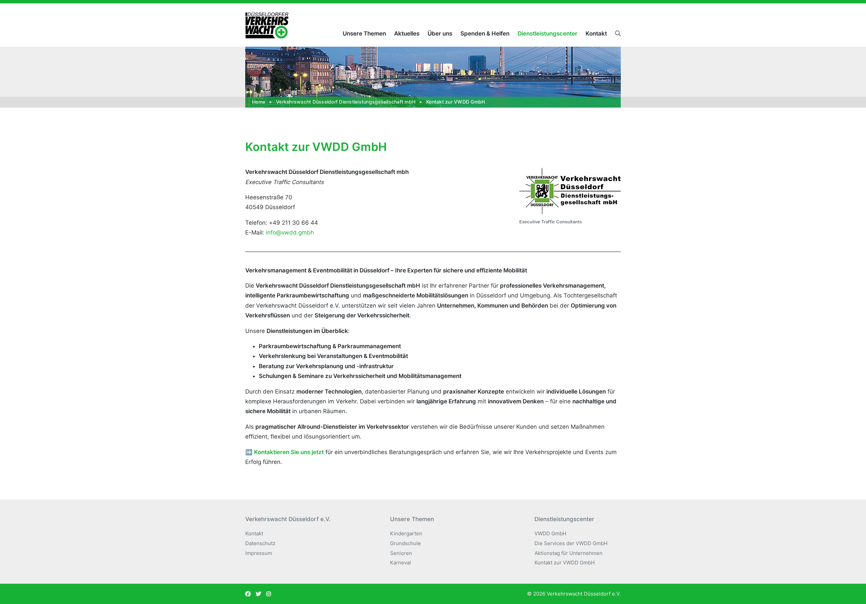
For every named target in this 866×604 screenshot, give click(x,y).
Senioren (401, 553)
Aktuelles (406, 33)
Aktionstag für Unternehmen (568, 553)
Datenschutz (260, 543)
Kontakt (596, 33)
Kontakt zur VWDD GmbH (564, 562)
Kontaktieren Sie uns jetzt (289, 452)
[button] (616, 34)
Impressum (258, 553)
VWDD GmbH (550, 533)
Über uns (440, 33)
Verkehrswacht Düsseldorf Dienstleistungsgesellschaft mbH (345, 102)
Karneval (400, 562)
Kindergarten (406, 533)
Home (258, 102)
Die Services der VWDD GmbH (571, 543)
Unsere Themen (364, 33)
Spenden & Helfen (484, 33)
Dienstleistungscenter (547, 33)
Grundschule (405, 543)
